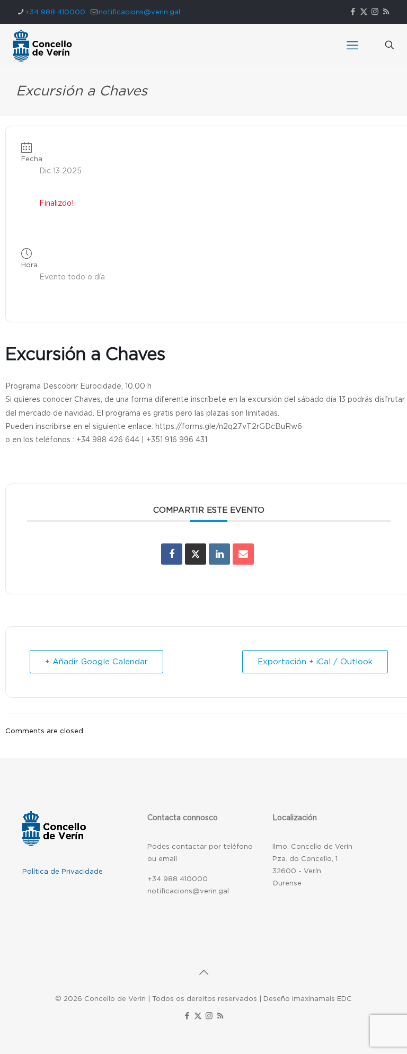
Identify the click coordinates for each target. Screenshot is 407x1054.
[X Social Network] (195, 554)
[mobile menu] (352, 45)
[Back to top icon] (203, 972)
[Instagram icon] (375, 11)
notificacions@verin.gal (139, 12)
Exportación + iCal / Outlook (315, 661)
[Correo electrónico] (243, 554)
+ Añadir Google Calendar (96, 661)
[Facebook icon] (353, 11)
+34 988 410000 (55, 12)
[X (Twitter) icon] (364, 11)
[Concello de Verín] (42, 45)
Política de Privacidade (62, 871)
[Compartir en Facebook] (171, 554)
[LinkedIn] (219, 554)
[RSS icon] (386, 11)
